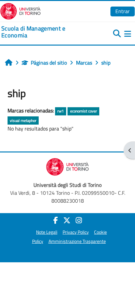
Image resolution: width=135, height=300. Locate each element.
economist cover (83, 111)
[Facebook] (56, 220)
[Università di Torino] (20, 10)
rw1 (60, 111)
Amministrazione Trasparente (77, 241)
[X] (67, 220)
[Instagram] (79, 220)
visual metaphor (23, 120)
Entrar (122, 11)
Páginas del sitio (49, 63)
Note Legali (46, 232)
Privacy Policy (76, 232)
